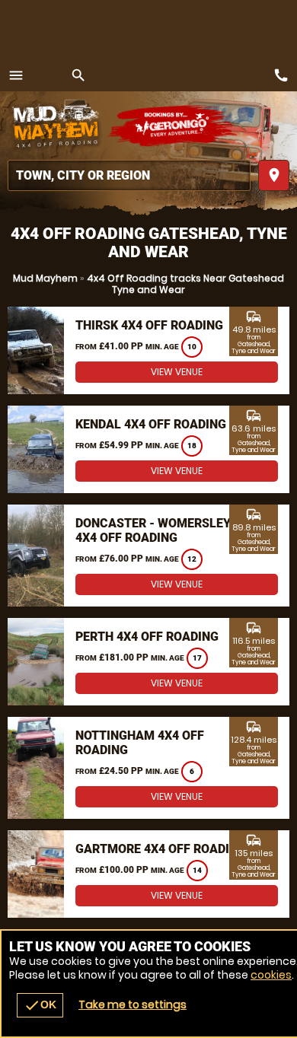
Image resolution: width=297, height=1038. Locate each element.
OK (40, 1005)
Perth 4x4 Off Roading (147, 636)
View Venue (177, 371)
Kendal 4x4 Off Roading (150, 424)
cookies (271, 974)
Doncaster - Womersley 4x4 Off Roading (153, 530)
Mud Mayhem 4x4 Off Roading (57, 125)
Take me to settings (132, 1004)
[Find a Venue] (129, 175)
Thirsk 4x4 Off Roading (149, 325)
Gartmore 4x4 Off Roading (160, 849)
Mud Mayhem (45, 278)
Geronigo (173, 125)
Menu (16, 75)
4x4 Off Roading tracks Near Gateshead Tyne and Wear (185, 284)
